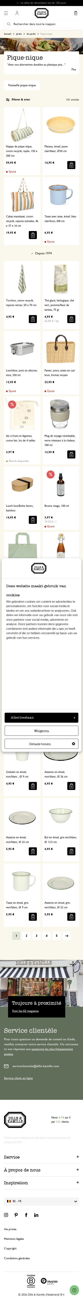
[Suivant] (67, 936)
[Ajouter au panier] (71, 165)
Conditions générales (17, 1258)
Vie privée (10, 1229)
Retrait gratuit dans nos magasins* (43, 3)
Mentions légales (14, 1238)
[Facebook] (26, 1215)
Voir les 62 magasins (25, 1010)
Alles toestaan (22, 718)
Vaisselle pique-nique (22, 85)
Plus (74, 69)
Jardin (19, 34)
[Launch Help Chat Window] (74, 1290)
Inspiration (16, 1182)
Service (12, 1157)
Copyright (10, 1248)
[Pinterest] (16, 1215)
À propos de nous (22, 1169)
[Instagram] (6, 1215)
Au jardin (31, 34)
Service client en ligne (18, 1078)
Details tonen (40, 744)
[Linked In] (36, 1215)
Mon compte (16, 13)
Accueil (7, 34)
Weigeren (41, 731)
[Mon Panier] (75, 13)
